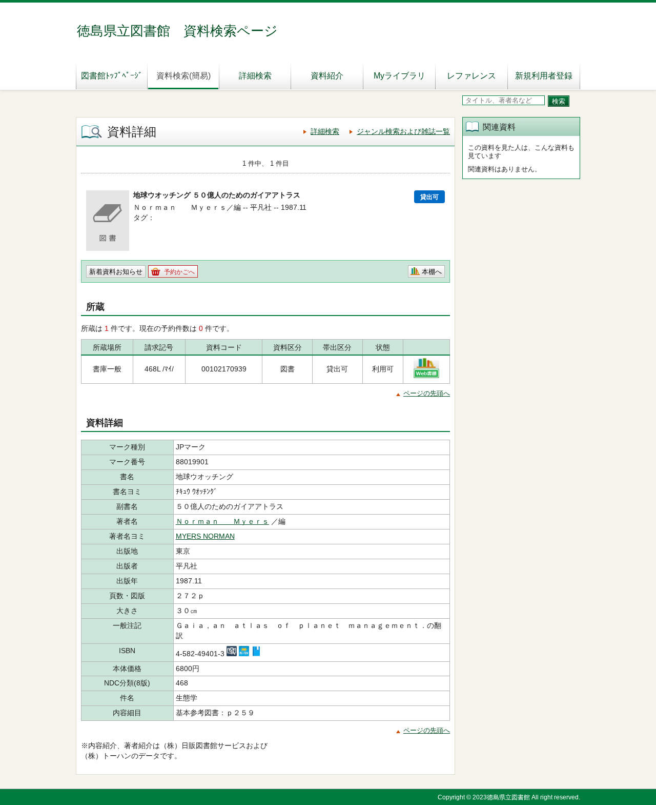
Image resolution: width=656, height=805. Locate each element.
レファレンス (471, 75)
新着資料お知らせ (115, 272)
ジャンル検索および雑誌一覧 (403, 131)
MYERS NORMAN (205, 536)
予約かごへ (179, 272)
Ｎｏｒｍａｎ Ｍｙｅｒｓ (222, 521)
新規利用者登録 (543, 75)
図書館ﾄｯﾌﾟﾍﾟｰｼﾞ (111, 75)
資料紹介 (327, 75)
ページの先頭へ (426, 393)
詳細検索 (255, 75)
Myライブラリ (399, 75)
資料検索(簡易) (183, 75)
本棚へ (432, 272)
